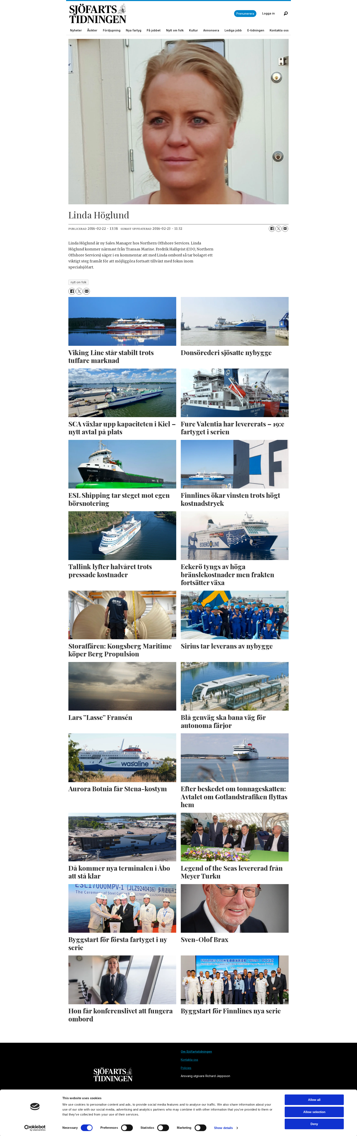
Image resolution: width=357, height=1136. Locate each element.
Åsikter (92, 30)
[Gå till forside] (151, 13)
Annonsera (211, 30)
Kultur (193, 30)
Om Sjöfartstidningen (196, 1051)
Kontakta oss (279, 30)
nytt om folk (78, 282)
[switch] (127, 1127)
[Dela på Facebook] (272, 229)
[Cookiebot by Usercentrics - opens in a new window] (35, 1128)
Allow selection (314, 1112)
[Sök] (286, 13)
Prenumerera (245, 13)
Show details (223, 1128)
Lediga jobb (233, 30)
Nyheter (76, 30)
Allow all (314, 1099)
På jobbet (154, 30)
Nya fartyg (133, 30)
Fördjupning (111, 30)
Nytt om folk (175, 30)
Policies (186, 1068)
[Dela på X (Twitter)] (278, 229)
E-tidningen (255, 30)
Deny (314, 1124)
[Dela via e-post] (285, 229)
